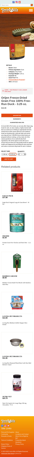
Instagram (17, 2)
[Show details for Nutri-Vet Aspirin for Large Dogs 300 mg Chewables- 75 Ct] (17, 383)
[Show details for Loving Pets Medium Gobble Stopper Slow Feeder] (17, 303)
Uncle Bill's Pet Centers (9, 10)
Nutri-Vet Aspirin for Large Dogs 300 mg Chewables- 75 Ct (14, 404)
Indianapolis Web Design (7, 453)
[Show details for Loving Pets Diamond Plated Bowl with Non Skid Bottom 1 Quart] (17, 343)
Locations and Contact (22, 434)
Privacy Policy (19, 444)
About (17, 432)
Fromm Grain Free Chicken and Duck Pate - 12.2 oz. (16, 243)
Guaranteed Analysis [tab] (17, 122)
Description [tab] (17, 115)
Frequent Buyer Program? (17, 79)
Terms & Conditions (7, 440)
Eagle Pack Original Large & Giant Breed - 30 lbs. (15, 203)
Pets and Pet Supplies (7, 432)
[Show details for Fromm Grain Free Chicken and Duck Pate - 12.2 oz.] (17, 223)
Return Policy (5, 444)
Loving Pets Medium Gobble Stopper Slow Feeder (14, 323)
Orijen (15, 67)
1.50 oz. (5, 154)
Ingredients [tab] (17, 119)
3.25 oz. (12, 154)
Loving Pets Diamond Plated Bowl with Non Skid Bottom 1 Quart (16, 364)
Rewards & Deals (6, 436)
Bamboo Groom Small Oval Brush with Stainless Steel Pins (16, 283)
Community (4, 434)
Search (32, 5)
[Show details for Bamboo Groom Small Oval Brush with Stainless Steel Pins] (17, 263)
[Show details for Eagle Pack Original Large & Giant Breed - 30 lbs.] (17, 182)
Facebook (13, 2)
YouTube (20, 2)
